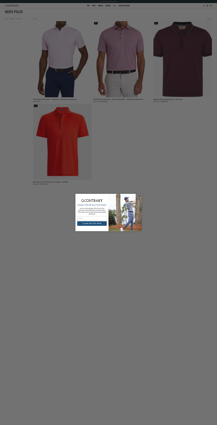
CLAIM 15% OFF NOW (91, 223)
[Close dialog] (139, 196)
